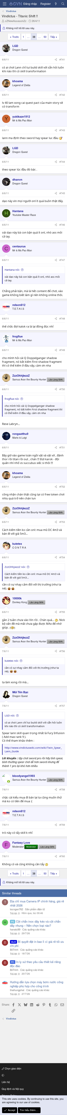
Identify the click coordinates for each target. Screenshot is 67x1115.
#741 (62, 59)
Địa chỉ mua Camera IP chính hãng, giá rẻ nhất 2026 (37, 903)
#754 (62, 557)
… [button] (28, 37)
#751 (62, 447)
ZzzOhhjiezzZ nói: (15, 567)
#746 (62, 224)
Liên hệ (6, 1082)
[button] (33, 1075)
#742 (62, 94)
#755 (62, 612)
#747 (62, 260)
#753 (62, 522)
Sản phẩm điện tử (35, 909)
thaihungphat (17, 990)
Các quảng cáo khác (34, 929)
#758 (62, 789)
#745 (62, 193)
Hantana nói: (12, 269)
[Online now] (8, 781)
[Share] (55, 59)
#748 (62, 318)
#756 (62, 651)
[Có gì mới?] (55, 3)
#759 (62, 824)
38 (33, 37)
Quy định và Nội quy (13, 1089)
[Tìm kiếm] (62, 3)
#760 (62, 856)
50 (45, 37)
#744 (62, 161)
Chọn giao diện (12, 1068)
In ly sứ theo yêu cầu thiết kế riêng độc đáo (35, 964)
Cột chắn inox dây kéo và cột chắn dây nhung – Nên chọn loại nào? (35, 923)
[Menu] (5, 4)
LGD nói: (10, 715)
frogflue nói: (12, 398)
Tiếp (52, 37)
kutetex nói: (12, 660)
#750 (62, 389)
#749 (62, 350)
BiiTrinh (14, 949)
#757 (62, 705)
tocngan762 (16, 909)
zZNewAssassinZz (15, 21)
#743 (62, 130)
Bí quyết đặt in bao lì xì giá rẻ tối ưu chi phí (37, 943)
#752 (62, 486)
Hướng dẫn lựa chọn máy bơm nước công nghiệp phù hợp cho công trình (36, 984)
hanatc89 (15, 929)
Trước (15, 37)
